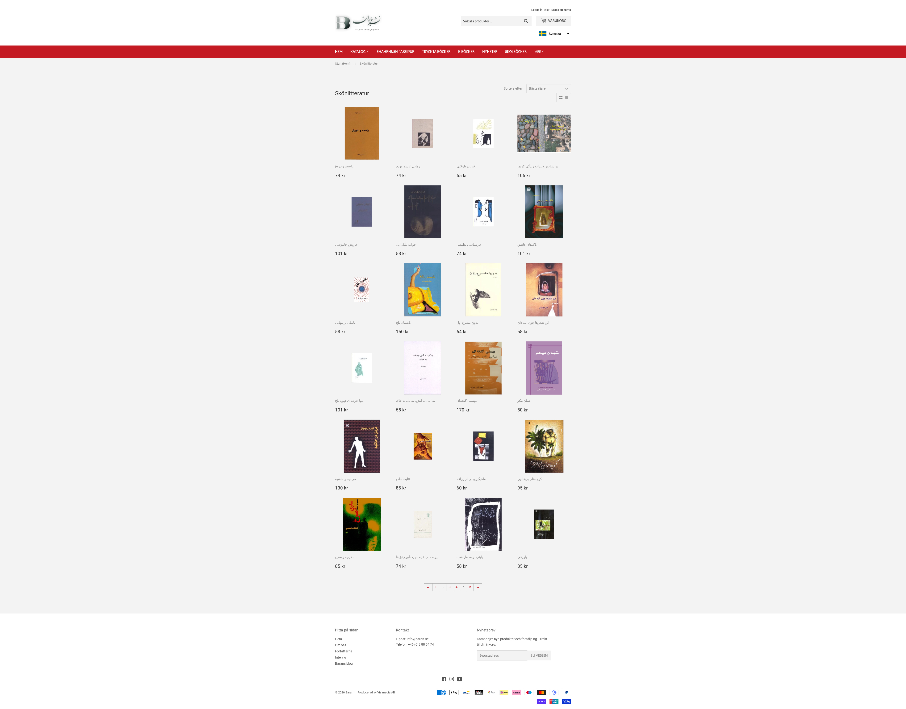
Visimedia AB (386, 692)
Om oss (340, 645)
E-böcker (466, 52)
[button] (554, 33)
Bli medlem (539, 655)
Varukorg (557, 21)
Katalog (358, 52)
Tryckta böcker (436, 52)
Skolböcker (516, 52)
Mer (537, 52)
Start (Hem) (343, 63)
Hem (339, 52)
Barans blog (344, 663)
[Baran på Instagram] (451, 680)
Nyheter (489, 52)
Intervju (340, 657)
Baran (349, 692)
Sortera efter (513, 88)
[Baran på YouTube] (459, 680)
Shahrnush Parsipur (395, 52)
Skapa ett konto (561, 10)
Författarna (343, 651)
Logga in (536, 10)
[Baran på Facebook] (443, 680)
